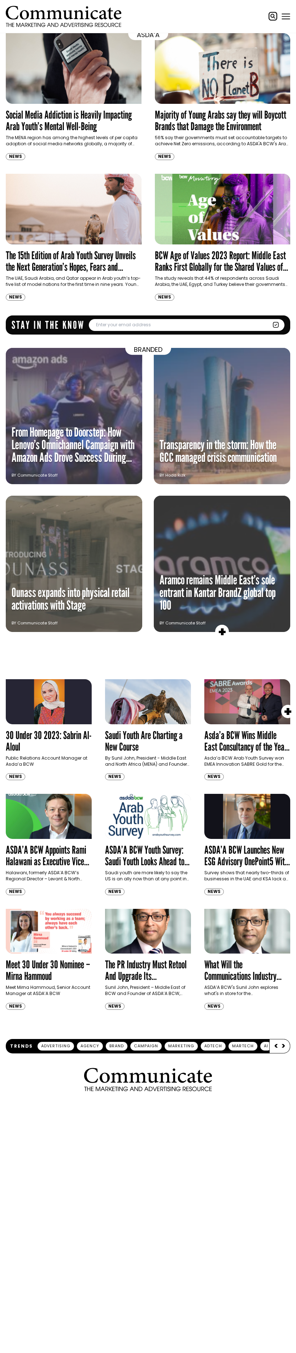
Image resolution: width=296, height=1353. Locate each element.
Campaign (146, 1046)
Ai (266, 1046)
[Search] (273, 16)
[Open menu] (286, 16)
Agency (89, 1046)
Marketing (181, 1046)
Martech (243, 1046)
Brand (116, 1046)
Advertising (55, 1046)
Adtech (213, 1046)
